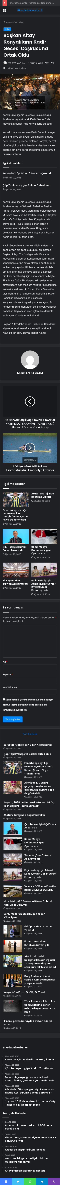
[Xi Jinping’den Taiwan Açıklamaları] (16, 570)
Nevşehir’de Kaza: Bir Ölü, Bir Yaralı (24, 992)
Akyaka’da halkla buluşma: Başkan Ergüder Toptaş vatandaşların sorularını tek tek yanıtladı (40, 962)
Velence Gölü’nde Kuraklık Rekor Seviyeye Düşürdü (40, 888)
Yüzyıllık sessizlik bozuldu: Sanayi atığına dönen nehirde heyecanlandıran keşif (40, 1007)
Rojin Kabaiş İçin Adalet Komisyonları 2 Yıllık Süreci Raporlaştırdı (43, 585)
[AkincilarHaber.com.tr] (30, 10)
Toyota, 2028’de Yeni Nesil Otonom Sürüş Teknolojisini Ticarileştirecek (29, 804)
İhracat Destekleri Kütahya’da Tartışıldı (37, 943)
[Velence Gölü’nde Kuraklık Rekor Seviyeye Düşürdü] (13, 891)
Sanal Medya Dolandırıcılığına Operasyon (41, 550)
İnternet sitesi (10, 687)
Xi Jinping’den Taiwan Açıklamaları (15, 582)
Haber (21, 22)
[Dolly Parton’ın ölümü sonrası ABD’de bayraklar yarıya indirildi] (13, 980)
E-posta (8, 674)
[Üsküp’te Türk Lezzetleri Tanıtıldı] (13, 931)
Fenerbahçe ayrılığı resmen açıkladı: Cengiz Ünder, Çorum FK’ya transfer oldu (15, 514)
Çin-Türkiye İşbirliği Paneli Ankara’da (14, 548)
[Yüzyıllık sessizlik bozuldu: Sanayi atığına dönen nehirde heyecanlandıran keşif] (13, 1006)
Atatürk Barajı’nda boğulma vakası (42, 495)
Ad (5, 661)
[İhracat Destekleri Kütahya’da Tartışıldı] (13, 946)
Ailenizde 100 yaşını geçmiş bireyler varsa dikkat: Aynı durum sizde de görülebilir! (39, 788)
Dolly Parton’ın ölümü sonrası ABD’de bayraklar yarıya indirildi (39, 979)
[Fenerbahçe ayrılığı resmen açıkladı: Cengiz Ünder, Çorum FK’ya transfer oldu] (16, 499)
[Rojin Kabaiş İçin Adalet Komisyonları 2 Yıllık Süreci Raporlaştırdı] (44, 570)
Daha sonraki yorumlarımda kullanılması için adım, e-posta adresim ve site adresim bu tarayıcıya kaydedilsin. (28, 704)
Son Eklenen (30, 734)
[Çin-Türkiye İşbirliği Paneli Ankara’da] (16, 536)
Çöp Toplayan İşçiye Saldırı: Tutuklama (26, 185)
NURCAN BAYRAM (16, 63)
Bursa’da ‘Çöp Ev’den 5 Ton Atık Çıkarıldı (27, 173)
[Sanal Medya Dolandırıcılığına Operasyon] (44, 536)
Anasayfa (11, 22)
